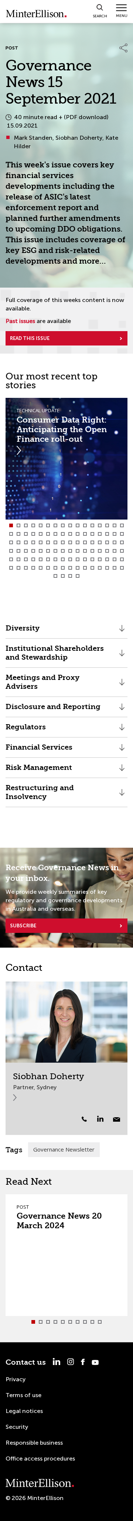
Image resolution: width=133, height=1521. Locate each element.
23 (55, 534)
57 (70, 551)
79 (114, 559)
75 (85, 559)
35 (26, 542)
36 (33, 542)
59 (85, 551)
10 (77, 525)
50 (18, 551)
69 (40, 559)
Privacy (15, 1379)
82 (18, 568)
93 (100, 568)
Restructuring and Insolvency (40, 795)
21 (40, 534)
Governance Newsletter (64, 1149)
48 (122, 542)
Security (17, 1426)
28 (92, 534)
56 (63, 551)
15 (114, 525)
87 (55, 568)
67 (26, 559)
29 (100, 534)
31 (114, 534)
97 (55, 576)
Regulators (26, 730)
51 (26, 551)
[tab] (11, 525)
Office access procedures (40, 1458)
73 (70, 559)
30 (107, 534)
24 (63, 534)
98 (63, 576)
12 (92, 525)
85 (40, 568)
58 (77, 551)
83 (26, 568)
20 (33, 534)
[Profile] (66, 1022)
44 (92, 542)
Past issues (20, 320)
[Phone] (84, 1119)
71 (55, 559)
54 (48, 551)
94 (107, 568)
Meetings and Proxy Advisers (42, 685)
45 (100, 542)
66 (18, 559)
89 (70, 568)
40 (63, 542)
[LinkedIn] (104, 1119)
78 (107, 559)
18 (18, 534)
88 (63, 568)
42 (77, 542)
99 (70, 576)
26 (77, 534)
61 (100, 551)
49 (11, 551)
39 (55, 542)
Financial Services (39, 750)
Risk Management (39, 770)
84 (33, 568)
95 (114, 568)
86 (48, 568)
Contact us (26, 1362)
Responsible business (34, 1442)
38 (48, 542)
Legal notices (24, 1410)
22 (48, 534)
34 (18, 542)
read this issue (30, 338)
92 (92, 568)
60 (92, 551)
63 (114, 551)
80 (122, 559)
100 (77, 576)
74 (77, 559)
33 (11, 542)
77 (100, 559)
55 (55, 551)
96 (122, 568)
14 (107, 525)
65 (11, 559)
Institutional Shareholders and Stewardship (55, 655)
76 (92, 559)
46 (107, 542)
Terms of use (23, 1395)
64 (122, 551)
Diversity (23, 631)
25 (70, 534)
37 (40, 542)
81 (11, 568)
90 (77, 568)
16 (122, 525)
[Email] (116, 1119)
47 (114, 542)
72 (63, 559)
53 (40, 551)
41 (70, 542)
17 (11, 534)
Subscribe (23, 925)
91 (85, 568)
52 (33, 551)
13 (100, 525)
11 (85, 525)
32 (122, 534)
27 (85, 534)
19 (26, 534)
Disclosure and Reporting (53, 709)
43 (85, 542)
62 (107, 551)
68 (33, 559)
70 (48, 559)
